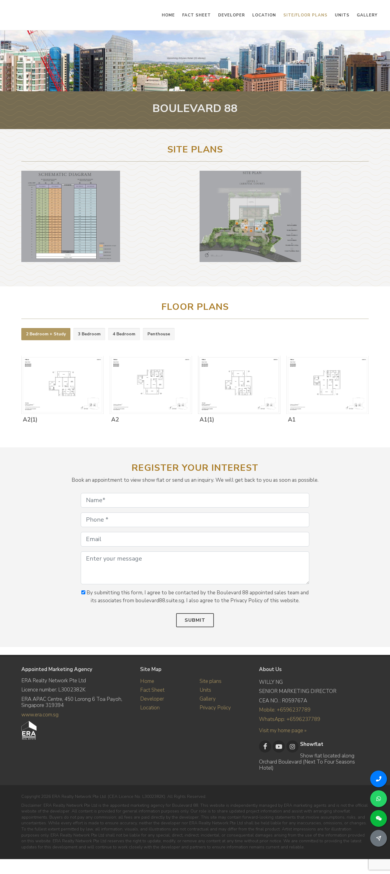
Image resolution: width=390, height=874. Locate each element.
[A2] (150, 385)
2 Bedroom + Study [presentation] (46, 334)
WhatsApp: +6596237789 (289, 719)
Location (150, 707)
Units (205, 690)
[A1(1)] (238, 385)
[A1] (326, 385)
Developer (152, 698)
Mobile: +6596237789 (284, 709)
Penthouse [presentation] (158, 334)
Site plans (211, 681)
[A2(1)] (61, 385)
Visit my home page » (283, 730)
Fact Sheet (152, 690)
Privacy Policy (215, 707)
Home (147, 681)
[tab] (45, 334)
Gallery (208, 698)
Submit (195, 620)
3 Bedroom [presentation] (89, 334)
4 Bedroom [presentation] (124, 334)
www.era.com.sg (39, 714)
